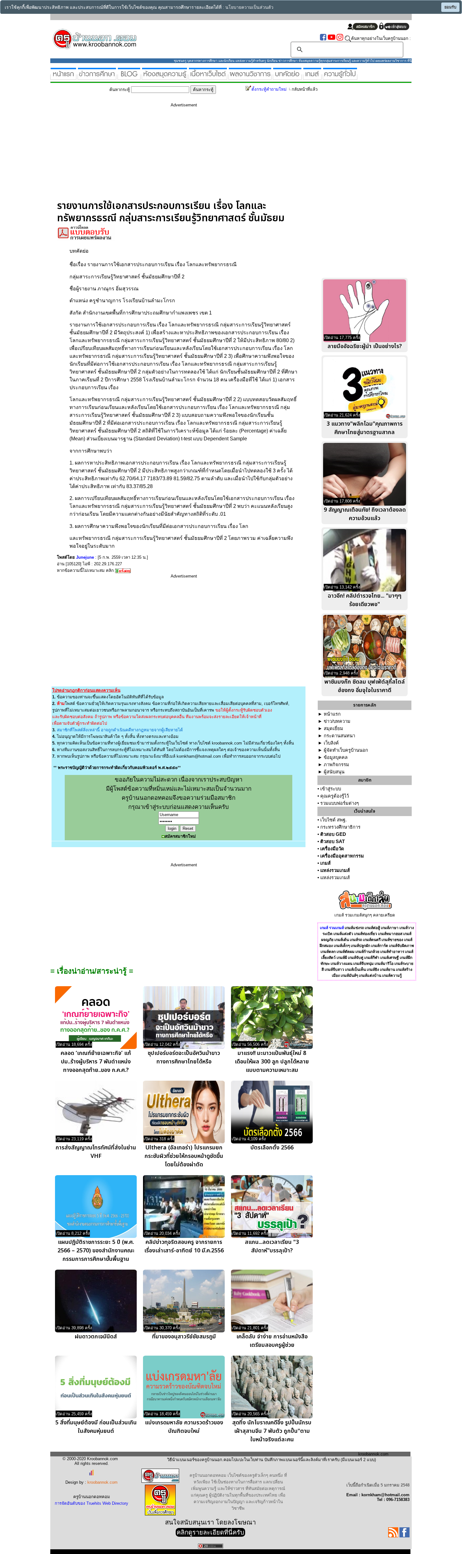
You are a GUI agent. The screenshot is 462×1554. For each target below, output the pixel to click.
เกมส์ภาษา (390, 928)
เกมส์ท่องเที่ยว (365, 934)
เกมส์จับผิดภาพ (401, 946)
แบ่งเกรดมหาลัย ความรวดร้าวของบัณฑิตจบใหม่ (184, 1426)
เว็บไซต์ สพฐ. (333, 819)
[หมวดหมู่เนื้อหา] (208, 77)
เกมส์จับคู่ (355, 957)
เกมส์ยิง (373, 969)
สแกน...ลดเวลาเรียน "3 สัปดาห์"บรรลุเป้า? (272, 1246)
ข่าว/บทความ (337, 721)
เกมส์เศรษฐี (389, 957)
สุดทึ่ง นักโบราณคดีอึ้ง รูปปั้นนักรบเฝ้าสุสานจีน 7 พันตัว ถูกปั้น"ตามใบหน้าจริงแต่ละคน (271, 1431)
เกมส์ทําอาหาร (392, 951)
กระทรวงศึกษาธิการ (340, 827)
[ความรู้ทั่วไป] (340, 77)
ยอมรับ (450, 7)
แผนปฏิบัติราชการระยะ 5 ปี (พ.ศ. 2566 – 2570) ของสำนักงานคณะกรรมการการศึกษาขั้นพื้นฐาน (96, 1250)
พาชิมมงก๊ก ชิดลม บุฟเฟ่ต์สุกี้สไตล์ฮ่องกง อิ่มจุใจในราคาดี (364, 686)
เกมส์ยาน (387, 969)
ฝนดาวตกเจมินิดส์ (96, 1336)
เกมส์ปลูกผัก (360, 946)
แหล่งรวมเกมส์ (335, 870)
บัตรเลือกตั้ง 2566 (272, 1147)
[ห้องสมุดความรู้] (164, 77)
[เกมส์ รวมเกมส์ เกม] (312, 77)
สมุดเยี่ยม (333, 728)
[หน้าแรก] (63, 77)
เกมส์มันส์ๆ (349, 975)
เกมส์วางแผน (341, 963)
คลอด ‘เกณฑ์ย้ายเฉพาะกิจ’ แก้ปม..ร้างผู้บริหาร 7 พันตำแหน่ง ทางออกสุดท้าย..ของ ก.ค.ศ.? (96, 1061)
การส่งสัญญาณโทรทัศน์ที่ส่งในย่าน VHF (96, 1151)
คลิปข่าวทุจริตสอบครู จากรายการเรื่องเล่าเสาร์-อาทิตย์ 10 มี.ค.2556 (184, 1246)
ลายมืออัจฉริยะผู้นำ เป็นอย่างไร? (364, 346)
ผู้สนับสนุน (334, 771)
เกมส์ (325, 863)
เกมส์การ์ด (379, 946)
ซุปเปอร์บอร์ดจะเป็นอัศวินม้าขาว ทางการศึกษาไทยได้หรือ (184, 1057)
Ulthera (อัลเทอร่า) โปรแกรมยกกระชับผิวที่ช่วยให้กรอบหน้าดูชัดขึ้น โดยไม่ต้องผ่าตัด (184, 1156)
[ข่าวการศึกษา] (97, 77)
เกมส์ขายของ (392, 940)
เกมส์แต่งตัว (343, 934)
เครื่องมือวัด (332, 848)
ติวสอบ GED (333, 834)
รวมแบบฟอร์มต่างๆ (339, 803)
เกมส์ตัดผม (346, 951)
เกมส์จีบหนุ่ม (363, 963)
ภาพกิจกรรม (336, 764)
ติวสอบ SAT (332, 841)
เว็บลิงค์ (331, 742)
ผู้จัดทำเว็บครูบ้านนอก (346, 750)
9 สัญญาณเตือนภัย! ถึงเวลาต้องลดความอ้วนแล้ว (365, 514)
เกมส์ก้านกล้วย (367, 951)
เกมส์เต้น (341, 940)
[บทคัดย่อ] (287, 77)
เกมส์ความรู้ (392, 975)
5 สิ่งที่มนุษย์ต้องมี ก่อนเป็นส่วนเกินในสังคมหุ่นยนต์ (96, 1426)
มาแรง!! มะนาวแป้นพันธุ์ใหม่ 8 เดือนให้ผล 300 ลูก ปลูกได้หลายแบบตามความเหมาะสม (272, 1061)
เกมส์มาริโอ (384, 963)
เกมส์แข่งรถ (354, 928)
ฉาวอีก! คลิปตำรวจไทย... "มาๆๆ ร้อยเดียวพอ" (364, 600)
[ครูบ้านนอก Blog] (129, 77)
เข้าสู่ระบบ (330, 788)
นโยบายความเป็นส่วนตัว (249, 7)
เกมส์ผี (342, 957)
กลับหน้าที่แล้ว (304, 89)
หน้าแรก (332, 714)
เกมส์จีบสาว (334, 969)
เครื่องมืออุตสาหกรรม (342, 855)
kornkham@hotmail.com (199, 756)
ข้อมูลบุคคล (336, 757)
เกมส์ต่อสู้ (372, 928)
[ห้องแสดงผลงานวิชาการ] (250, 77)
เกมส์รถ (356, 940)
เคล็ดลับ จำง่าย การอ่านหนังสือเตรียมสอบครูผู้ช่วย (272, 1340)
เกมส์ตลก (328, 951)
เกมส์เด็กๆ (342, 946)
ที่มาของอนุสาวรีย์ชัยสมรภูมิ (184, 1336)
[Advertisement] (183, 156)
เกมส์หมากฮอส (390, 934)
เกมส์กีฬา (371, 957)
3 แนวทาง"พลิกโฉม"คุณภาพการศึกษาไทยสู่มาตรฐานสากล (365, 428)
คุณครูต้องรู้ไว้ (334, 796)
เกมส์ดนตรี (372, 940)
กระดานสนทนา (339, 735)
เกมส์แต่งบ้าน (370, 975)
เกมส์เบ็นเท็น (355, 969)
